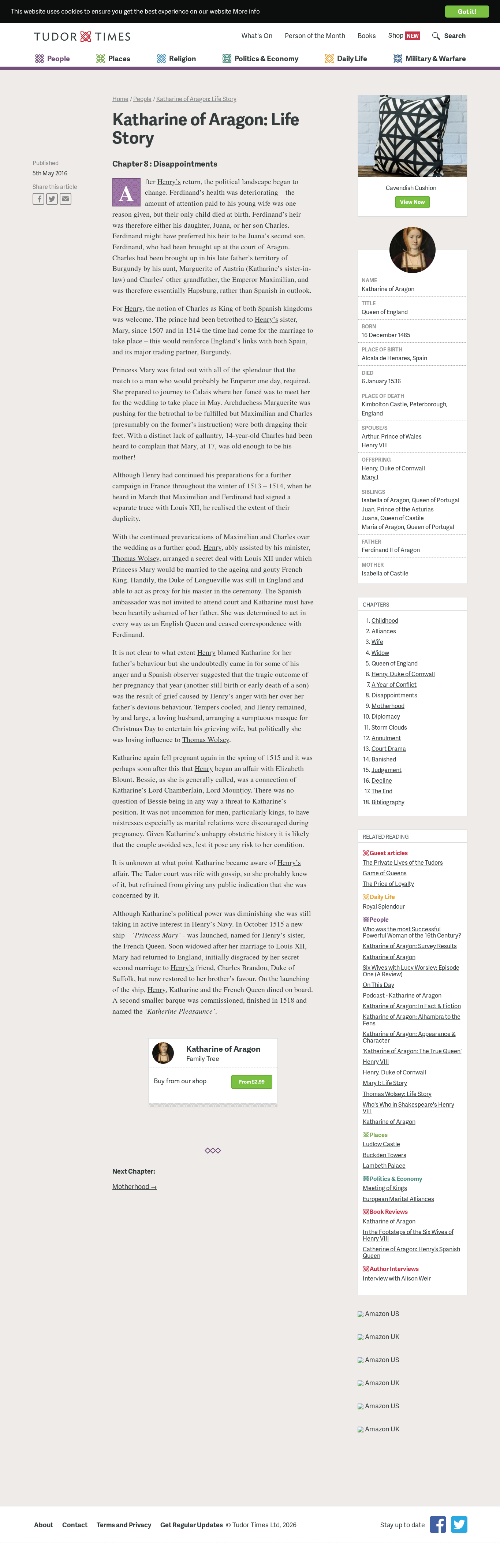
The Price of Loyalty (388, 883)
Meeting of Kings (385, 1188)
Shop (396, 35)
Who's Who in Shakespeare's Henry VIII (408, 1107)
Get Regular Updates (191, 1524)
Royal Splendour (384, 906)
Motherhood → (134, 1186)
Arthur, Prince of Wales (392, 436)
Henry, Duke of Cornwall (393, 468)
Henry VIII (375, 445)
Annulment (386, 738)
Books (367, 35)
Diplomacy (386, 716)
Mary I (370, 477)
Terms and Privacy (124, 1524)
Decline (382, 780)
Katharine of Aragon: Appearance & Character (409, 1036)
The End (382, 791)
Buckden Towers (384, 1155)
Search (455, 35)
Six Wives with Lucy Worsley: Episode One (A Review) (411, 970)
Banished (384, 759)
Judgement (387, 769)
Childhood (385, 620)
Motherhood (388, 705)
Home (120, 99)
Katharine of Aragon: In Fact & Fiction (412, 1006)
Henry (133, 308)
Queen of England (395, 663)
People (142, 99)
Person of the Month (315, 35)
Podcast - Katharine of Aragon (402, 995)
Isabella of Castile (385, 573)
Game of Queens (385, 873)
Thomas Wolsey (135, 558)
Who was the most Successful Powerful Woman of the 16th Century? (412, 932)
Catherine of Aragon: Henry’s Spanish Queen (411, 1252)
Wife (377, 641)
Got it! (467, 11)
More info (246, 11)
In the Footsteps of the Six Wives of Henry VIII (408, 1234)
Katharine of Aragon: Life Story (196, 99)
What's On (257, 35)
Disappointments (394, 695)
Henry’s (169, 181)
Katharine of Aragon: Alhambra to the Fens (411, 1019)
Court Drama (389, 748)
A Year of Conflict (394, 684)
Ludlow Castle (381, 1144)
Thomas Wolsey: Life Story (397, 1093)
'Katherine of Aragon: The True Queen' (412, 1051)
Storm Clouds (389, 727)
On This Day (378, 984)
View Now (412, 201)
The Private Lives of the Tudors (403, 862)
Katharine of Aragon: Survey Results (410, 946)
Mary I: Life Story (385, 1082)
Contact (74, 1524)
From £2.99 (252, 1081)
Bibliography (388, 802)
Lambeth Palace (384, 1165)
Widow (380, 652)
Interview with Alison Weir (397, 1278)
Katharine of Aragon (389, 957)
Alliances (384, 631)
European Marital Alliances (398, 1198)
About (43, 1524)
